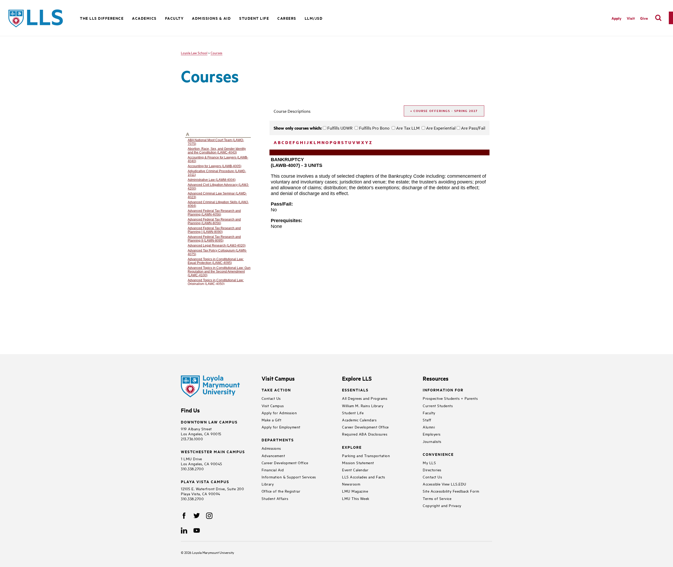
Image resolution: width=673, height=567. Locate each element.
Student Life (353, 412)
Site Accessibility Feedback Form (451, 490)
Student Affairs (275, 498)
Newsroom (351, 483)
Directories (432, 469)
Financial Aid (273, 469)
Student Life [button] (254, 18)
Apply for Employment (281, 426)
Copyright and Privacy (442, 505)
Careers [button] (286, 18)
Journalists (432, 441)
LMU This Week (355, 498)
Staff (427, 419)
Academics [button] (144, 18)
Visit (631, 18)
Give (644, 18)
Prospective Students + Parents (450, 398)
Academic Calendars (359, 419)
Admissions (271, 448)
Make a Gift (272, 419)
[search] (658, 18)
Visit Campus (273, 405)
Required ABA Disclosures (364, 433)
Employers (432, 433)
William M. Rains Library (362, 405)
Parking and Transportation (366, 455)
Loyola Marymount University (209, 552)
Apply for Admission (279, 412)
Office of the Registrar (281, 490)
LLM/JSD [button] (314, 18)
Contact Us (271, 398)
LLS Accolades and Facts (363, 476)
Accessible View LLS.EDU (444, 483)
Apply (616, 18)
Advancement (273, 455)
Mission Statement (358, 462)
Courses (216, 52)
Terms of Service (437, 498)
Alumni (429, 426)
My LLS (429, 462)
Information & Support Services (289, 476)
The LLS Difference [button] (102, 18)
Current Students (438, 405)
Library (268, 483)
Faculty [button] (174, 18)
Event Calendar (355, 469)
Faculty (429, 412)
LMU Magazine (355, 490)
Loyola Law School (194, 52)
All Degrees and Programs (364, 398)
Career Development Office (285, 462)
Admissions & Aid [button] (211, 18)
